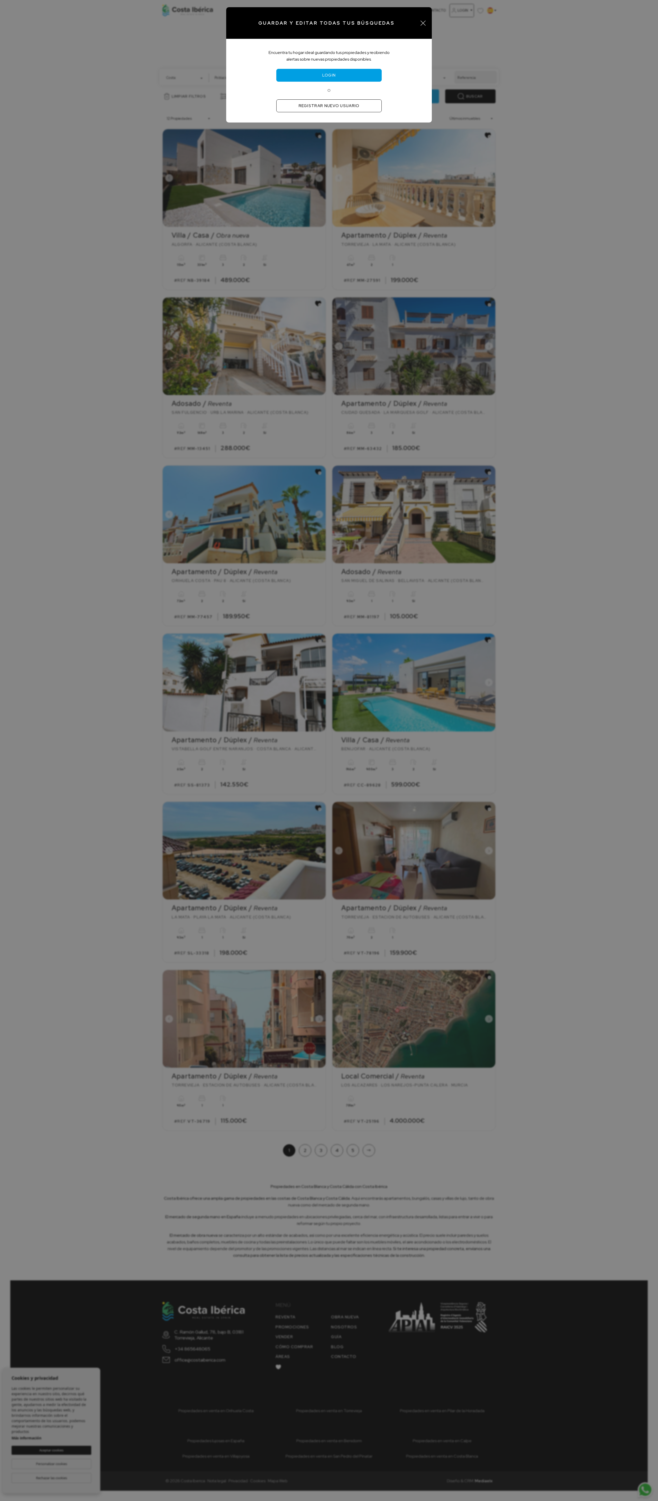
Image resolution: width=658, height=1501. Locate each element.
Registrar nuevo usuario (329, 105)
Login (329, 75)
